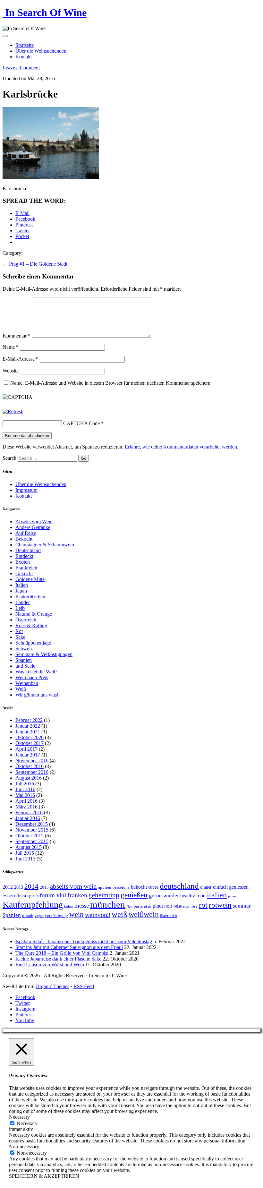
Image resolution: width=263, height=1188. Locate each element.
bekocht (139, 887)
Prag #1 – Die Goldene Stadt (38, 264)
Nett (129, 906)
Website (11, 370)
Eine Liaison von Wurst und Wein (49, 964)
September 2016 (31, 772)
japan (232, 896)
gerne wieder (164, 895)
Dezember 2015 (31, 824)
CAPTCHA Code (81, 423)
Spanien (23, 660)
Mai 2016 (25, 795)
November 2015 (31, 830)
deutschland (179, 886)
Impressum (26, 490)
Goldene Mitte (30, 579)
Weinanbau (26, 683)
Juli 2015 (24, 853)
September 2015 (31, 841)
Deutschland (28, 550)
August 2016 (28, 778)
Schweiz (24, 648)
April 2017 (26, 749)
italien (217, 895)
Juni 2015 (25, 858)
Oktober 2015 (29, 835)
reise (178, 906)
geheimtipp (104, 895)
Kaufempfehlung (33, 905)
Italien (21, 585)
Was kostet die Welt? (36, 671)
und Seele (25, 666)
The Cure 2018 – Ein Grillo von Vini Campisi (61, 953)
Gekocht (24, 573)
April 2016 (26, 801)
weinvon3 (97, 914)
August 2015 (28, 847)
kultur (68, 906)
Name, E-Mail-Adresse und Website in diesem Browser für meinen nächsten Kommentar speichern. (111, 383)
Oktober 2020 (29, 737)
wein (76, 914)
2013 (18, 887)
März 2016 (26, 806)
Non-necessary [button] (24, 1146)
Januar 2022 (27, 726)
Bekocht (23, 539)
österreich (168, 915)
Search (9, 458)
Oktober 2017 (29, 743)
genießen (134, 895)
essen (9, 895)
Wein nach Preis (31, 677)
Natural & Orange (33, 614)
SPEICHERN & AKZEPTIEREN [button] (44, 1176)
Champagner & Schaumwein (44, 544)
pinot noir (162, 906)
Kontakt (23, 56)
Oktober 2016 (29, 766)
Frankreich (26, 567)
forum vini (53, 895)
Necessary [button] (19, 1117)
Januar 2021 (27, 731)
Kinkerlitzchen (30, 596)
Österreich (25, 619)
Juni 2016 (25, 789)
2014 (31, 886)
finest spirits (27, 895)
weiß (119, 914)
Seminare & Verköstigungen (43, 654)
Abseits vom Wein (34, 521)
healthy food (193, 895)
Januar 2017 (27, 754)
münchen (107, 904)
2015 (44, 887)
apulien (104, 887)
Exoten (22, 562)
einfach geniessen (231, 887)
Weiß (20, 689)
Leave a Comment (21, 67)
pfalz (147, 906)
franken (77, 895)
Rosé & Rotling (31, 625)
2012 (8, 887)
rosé (194, 906)
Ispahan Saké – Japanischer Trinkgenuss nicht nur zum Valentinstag (83, 941)
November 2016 (31, 760)
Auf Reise (25, 533)
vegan (39, 916)
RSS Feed (83, 986)
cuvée (153, 887)
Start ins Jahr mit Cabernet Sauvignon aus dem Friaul (69, 947)
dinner (206, 887)
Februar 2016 (29, 812)
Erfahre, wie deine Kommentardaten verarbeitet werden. (181, 446)
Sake (20, 637)
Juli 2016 (24, 783)
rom (186, 906)
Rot (19, 631)
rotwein (220, 905)
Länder (22, 602)
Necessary (27, 1123)
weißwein (144, 914)
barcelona (121, 887)
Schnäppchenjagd (33, 642)
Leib (20, 608)
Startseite (24, 45)
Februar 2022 (29, 720)
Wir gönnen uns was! (36, 694)
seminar (242, 906)
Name (11, 347)
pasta (138, 906)
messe (81, 905)
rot (203, 905)
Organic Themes (52, 986)
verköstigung (56, 915)
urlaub (27, 915)
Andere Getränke (32, 527)
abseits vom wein (73, 886)
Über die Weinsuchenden (40, 51)
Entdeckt (24, 556)
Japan (21, 591)
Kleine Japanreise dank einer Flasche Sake (58, 959)
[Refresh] (13, 411)
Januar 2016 (27, 818)
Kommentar (16, 335)
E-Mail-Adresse (20, 359)
